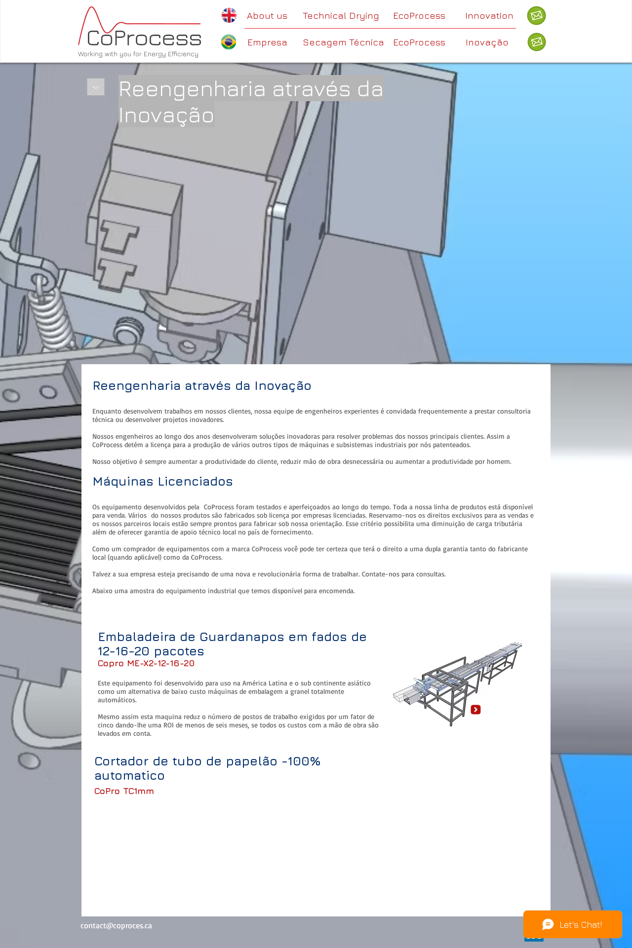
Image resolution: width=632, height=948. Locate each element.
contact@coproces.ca (116, 925)
